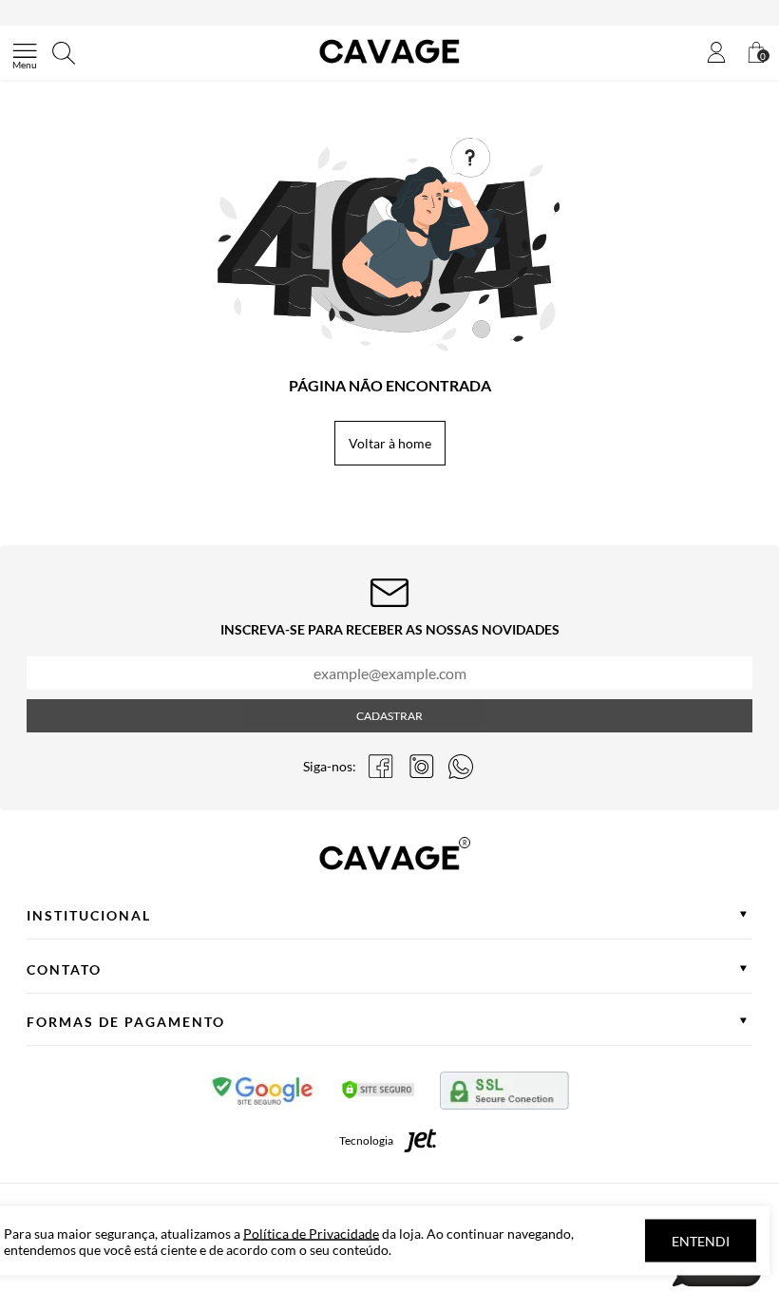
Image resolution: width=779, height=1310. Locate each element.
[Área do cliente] (716, 54)
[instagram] (421, 766)
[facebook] (381, 766)
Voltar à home (390, 443)
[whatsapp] (461, 766)
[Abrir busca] (63, 53)
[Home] (389, 63)
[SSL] (504, 1094)
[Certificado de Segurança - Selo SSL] (378, 1094)
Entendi (701, 1241)
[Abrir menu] (24, 53)
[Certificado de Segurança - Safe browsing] (263, 1094)
